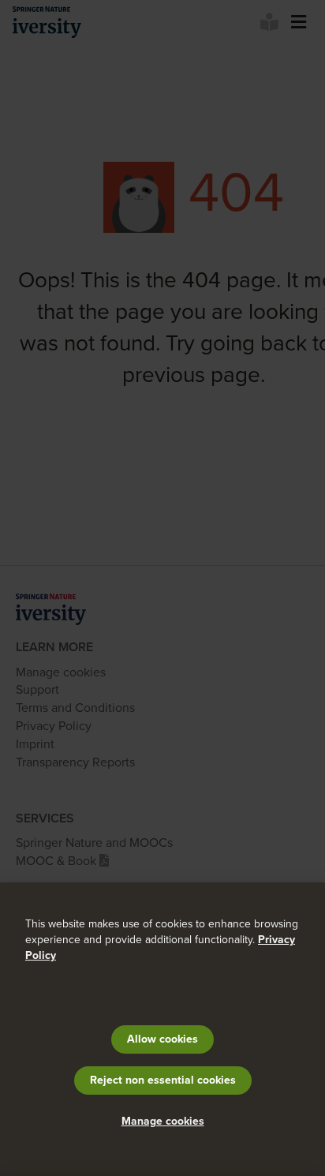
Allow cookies (162, 1039)
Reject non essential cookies (163, 1080)
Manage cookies (162, 1121)
